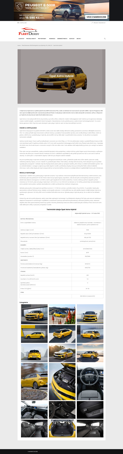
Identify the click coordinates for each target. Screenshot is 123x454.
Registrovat (102, 22)
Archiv (79, 38)
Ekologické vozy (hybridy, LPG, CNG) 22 (42, 45)
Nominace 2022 (28, 45)
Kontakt (72, 38)
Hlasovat (21, 38)
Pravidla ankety (31, 38)
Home (19, 45)
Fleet (23, 45)
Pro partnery (42, 38)
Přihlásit (96, 22)
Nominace (52, 38)
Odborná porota (62, 38)
